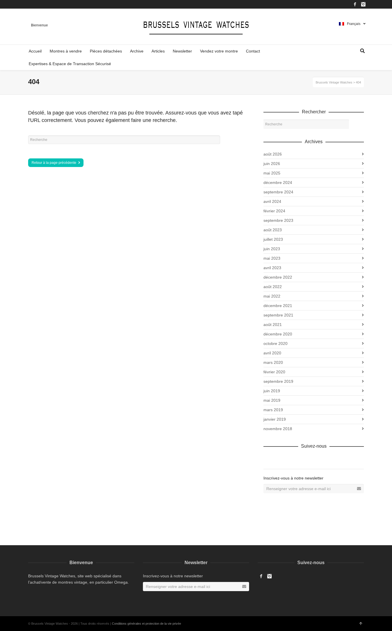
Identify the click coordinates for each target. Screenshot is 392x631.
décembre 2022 (277, 277)
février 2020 (274, 372)
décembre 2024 (277, 182)
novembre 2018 (277, 428)
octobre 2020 (275, 343)
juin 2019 (271, 391)
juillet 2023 (273, 239)
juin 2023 (271, 248)
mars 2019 (273, 409)
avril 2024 (272, 201)
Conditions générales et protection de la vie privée (146, 623)
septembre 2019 (278, 381)
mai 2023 (271, 258)
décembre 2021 (277, 305)
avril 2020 (272, 353)
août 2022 (272, 286)
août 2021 (272, 324)
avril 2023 (272, 267)
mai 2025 (271, 173)
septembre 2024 (278, 192)
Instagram (363, 4)
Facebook (355, 4)
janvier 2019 (274, 419)
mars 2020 (273, 362)
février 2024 (274, 211)
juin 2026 (271, 163)
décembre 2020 (277, 334)
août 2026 (272, 154)
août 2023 (272, 230)
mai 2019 (271, 400)
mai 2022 (271, 296)
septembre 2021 (278, 315)
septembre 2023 (278, 220)
